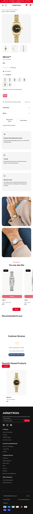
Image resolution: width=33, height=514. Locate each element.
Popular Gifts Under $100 (11, 9)
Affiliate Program (7, 437)
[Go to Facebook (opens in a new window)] (11, 425)
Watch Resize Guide (9, 120)
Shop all (16, 309)
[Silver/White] (19, 80)
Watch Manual (23, 120)
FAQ (4, 465)
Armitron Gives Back (7, 432)
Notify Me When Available (9, 125)
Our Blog (5, 434)
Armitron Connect (7, 439)
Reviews (5, 451)
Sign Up (27, 420)
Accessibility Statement (24, 499)
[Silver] (10, 80)
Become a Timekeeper (8, 446)
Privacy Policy (6, 499)
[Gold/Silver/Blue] (14, 80)
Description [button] (6, 107)
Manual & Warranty (7, 482)
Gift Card (5, 470)
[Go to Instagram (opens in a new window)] (7, 425)
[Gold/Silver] (5, 80)
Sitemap (5, 503)
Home (3, 9)
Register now (6, 89)
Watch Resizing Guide (8, 480)
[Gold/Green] (24, 80)
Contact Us (5, 458)
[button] (27, 283)
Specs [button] (4, 113)
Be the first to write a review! (16, 354)
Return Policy (6, 463)
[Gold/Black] (5, 84)
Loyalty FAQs (6, 449)
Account (5, 468)
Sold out (5, 95)
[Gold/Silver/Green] (10, 84)
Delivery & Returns (7, 460)
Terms (28, 496)
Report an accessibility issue (9, 473)
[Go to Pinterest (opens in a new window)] (4, 425)
